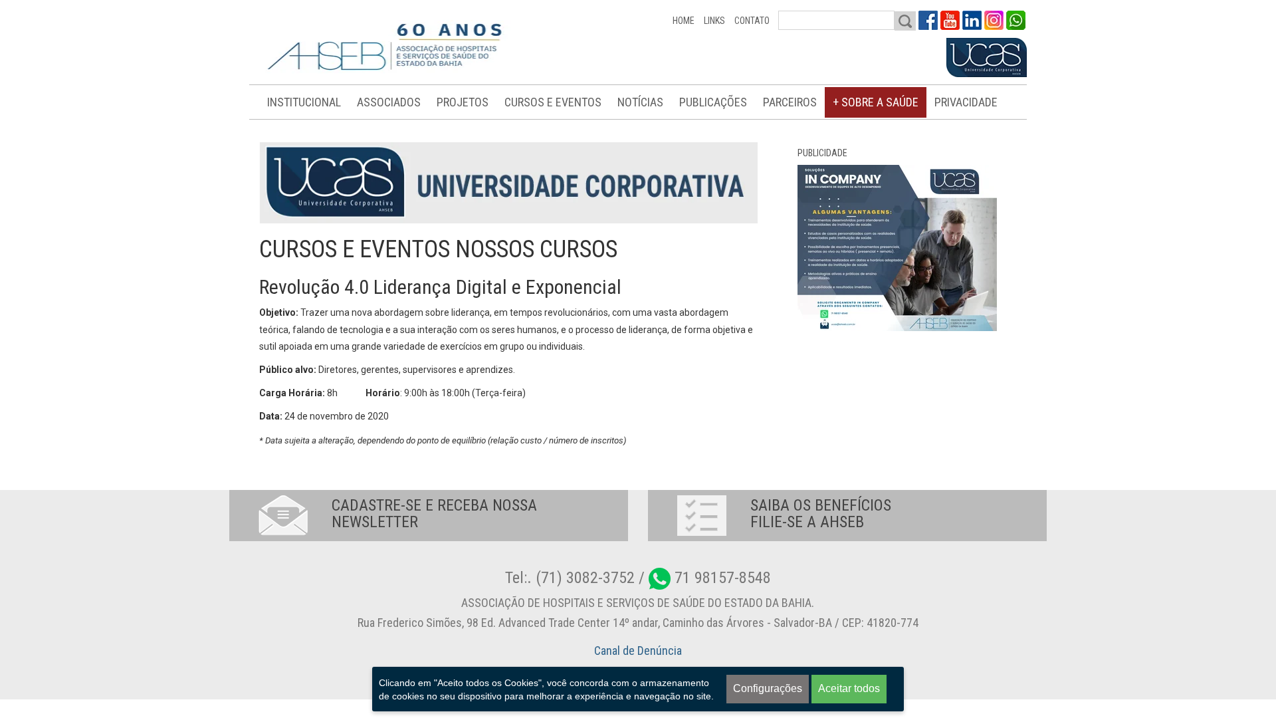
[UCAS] (986, 57)
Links (714, 20)
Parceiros (790, 102)
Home (683, 20)
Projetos (462, 102)
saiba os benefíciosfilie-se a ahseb (820, 513)
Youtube (950, 20)
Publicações (713, 102)
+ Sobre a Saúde (875, 102)
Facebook (928, 20)
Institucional (304, 102)
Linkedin (972, 20)
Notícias (640, 102)
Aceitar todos (849, 688)
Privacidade (966, 102)
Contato (752, 20)
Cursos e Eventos (552, 102)
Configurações (767, 688)
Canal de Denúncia (638, 651)
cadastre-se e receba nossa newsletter (434, 513)
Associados (389, 102)
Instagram (994, 20)
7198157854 (1015, 20)
